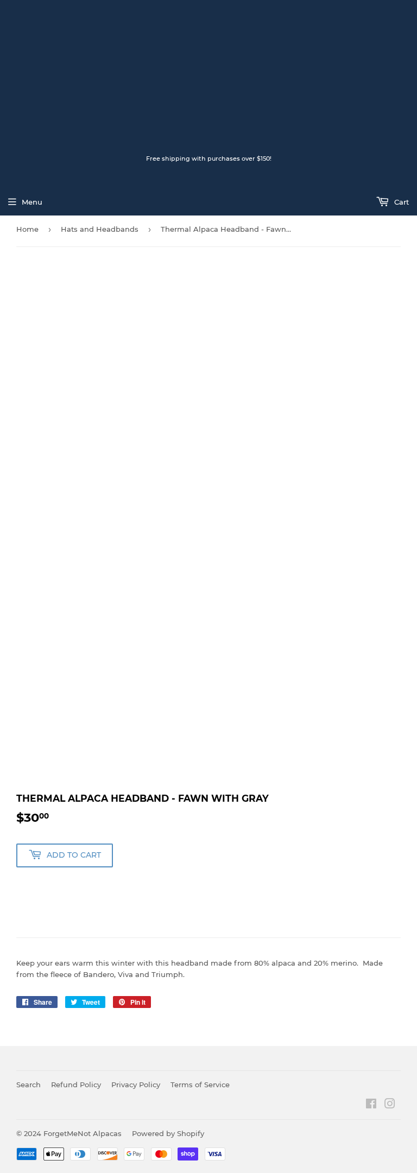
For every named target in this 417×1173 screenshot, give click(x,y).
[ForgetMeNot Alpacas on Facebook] (371, 1105)
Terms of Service (200, 1084)
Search (28, 1084)
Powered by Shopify (168, 1133)
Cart (400, 202)
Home (27, 229)
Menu (32, 202)
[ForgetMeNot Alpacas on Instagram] (389, 1105)
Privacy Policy (135, 1084)
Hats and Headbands (99, 229)
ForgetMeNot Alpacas (82, 1133)
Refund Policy (76, 1084)
